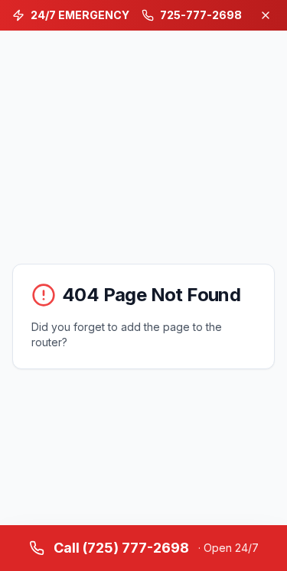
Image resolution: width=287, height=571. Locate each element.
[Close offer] (265, 15)
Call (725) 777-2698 (156, 548)
